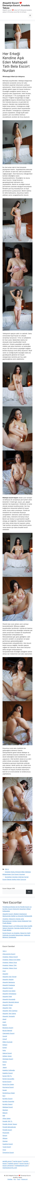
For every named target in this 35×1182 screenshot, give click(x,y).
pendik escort (7, 1161)
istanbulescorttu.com (10, 1168)
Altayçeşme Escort (9, 954)
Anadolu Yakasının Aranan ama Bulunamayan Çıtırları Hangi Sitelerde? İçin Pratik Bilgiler (17, 921)
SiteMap (9, 1179)
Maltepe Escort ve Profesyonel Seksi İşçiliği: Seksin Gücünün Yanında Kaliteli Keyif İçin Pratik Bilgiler (17, 928)
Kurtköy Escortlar (8, 1101)
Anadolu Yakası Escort (10, 957)
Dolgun (5, 1045)
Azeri (4, 1022)
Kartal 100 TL (7, 1076)
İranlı (4, 1064)
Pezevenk (6, 1133)
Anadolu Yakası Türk (9, 965)
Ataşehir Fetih (7, 996)
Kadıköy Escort (8, 1073)
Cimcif (5, 1039)
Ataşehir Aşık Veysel (9, 977)
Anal (4, 971)
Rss (15, 1179)
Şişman (5, 1141)
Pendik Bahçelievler (9, 1127)
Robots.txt (24, 1179)
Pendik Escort (7, 1130)
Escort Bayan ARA (9, 888)
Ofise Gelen (7, 1118)
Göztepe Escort (8, 1059)
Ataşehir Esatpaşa (9, 985)
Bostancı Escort (8, 1028)
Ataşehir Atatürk (8, 979)
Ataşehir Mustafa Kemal (11, 1002)
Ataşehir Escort (8, 988)
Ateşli (4, 1019)
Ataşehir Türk (7, 1008)
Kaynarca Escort (8, 1087)
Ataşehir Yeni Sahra (9, 1013)
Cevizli (5, 1036)
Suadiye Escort (8, 1144)
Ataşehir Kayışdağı (9, 999)
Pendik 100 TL (7, 1121)
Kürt (4, 1096)
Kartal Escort (7, 1081)
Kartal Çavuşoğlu (8, 1079)
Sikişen (5, 1138)
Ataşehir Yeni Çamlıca (10, 1011)
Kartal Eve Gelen (8, 1084)
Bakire (5, 1025)
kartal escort (17, 1161)
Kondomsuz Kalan (9, 1093)
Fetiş (4, 1050)
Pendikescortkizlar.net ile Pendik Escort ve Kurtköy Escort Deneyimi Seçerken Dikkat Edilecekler (17, 909)
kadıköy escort (13, 1163)
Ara (29, 892)
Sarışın (5, 1135)
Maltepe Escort (8, 1107)
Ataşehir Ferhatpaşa (9, 994)
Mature (5, 1113)
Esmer (5, 1047)
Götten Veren (7, 1056)
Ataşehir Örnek (8, 1005)
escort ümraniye (8, 1165)
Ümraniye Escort (8, 1152)
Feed (18, 1179)
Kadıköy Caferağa (9, 1070)
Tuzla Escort (7, 1147)
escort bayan (24, 1163)
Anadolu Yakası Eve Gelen (11, 959)
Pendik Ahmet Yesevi (10, 1124)
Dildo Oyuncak (7, 1042)
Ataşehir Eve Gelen (9, 991)
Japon (5, 1067)
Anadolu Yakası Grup (10, 962)
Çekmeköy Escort (8, 1033)
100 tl (7, 869)
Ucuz (4, 1150)
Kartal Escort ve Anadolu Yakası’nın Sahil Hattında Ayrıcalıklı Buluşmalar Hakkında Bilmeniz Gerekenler (16, 935)
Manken (5, 1110)
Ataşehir (5, 974)
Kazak (5, 1090)
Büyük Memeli (7, 1030)
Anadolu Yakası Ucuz (10, 968)
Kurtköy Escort (7, 1098)
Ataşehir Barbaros (9, 982)
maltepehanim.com (21, 1165)
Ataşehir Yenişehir (9, 1016)
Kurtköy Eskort (7, 1104)
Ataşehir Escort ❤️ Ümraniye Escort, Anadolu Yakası (16, 5)
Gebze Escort (7, 1053)
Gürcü (5, 1062)
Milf (4, 1116)
